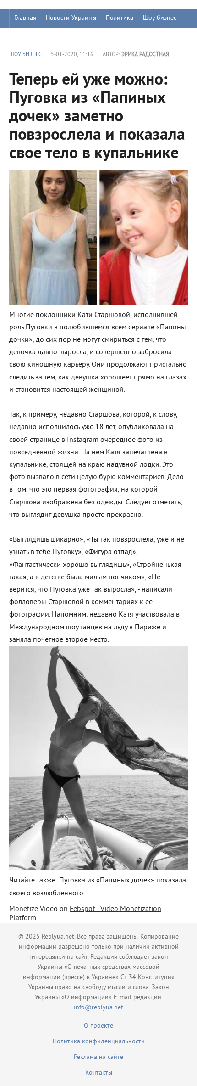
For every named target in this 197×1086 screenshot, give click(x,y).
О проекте (98, 1026)
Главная (25, 18)
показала (171, 880)
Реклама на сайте (98, 1057)
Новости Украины (71, 18)
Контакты (98, 1073)
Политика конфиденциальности (99, 1042)
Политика (119, 18)
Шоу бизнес (159, 18)
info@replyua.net (98, 1008)
